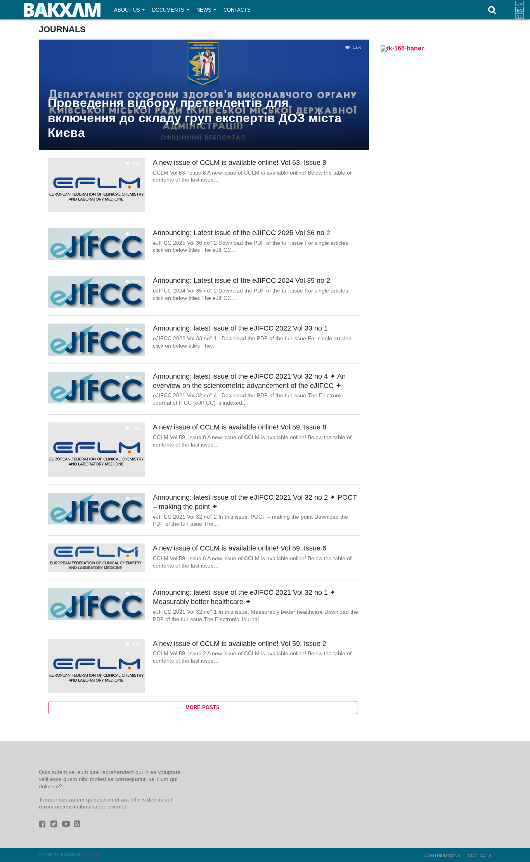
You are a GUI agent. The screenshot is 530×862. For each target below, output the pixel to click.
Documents (168, 10)
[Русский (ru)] (519, 16)
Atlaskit (92, 854)
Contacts (237, 10)
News (203, 10)
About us (127, 10)
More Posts (202, 707)
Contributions (442, 855)
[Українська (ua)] (519, 3)
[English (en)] (519, 9)
